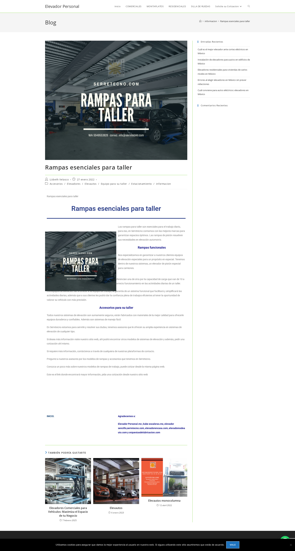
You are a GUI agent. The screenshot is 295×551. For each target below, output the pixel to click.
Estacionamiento (141, 183)
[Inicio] (200, 21)
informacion (163, 183)
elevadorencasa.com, (156, 428)
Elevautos (90, 183)
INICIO (50, 416)
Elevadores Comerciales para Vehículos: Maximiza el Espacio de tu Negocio (68, 512)
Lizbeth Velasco (59, 179)
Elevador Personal (62, 6)
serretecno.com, (136, 428)
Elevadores (73, 183)
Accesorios (56, 183)
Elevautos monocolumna (164, 500)
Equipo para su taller (114, 183)
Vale (233, 544)
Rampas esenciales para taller (235, 21)
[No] (290, 545)
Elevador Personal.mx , (130, 424)
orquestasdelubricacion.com (144, 432)
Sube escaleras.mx (153, 424)
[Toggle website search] (248, 6)
